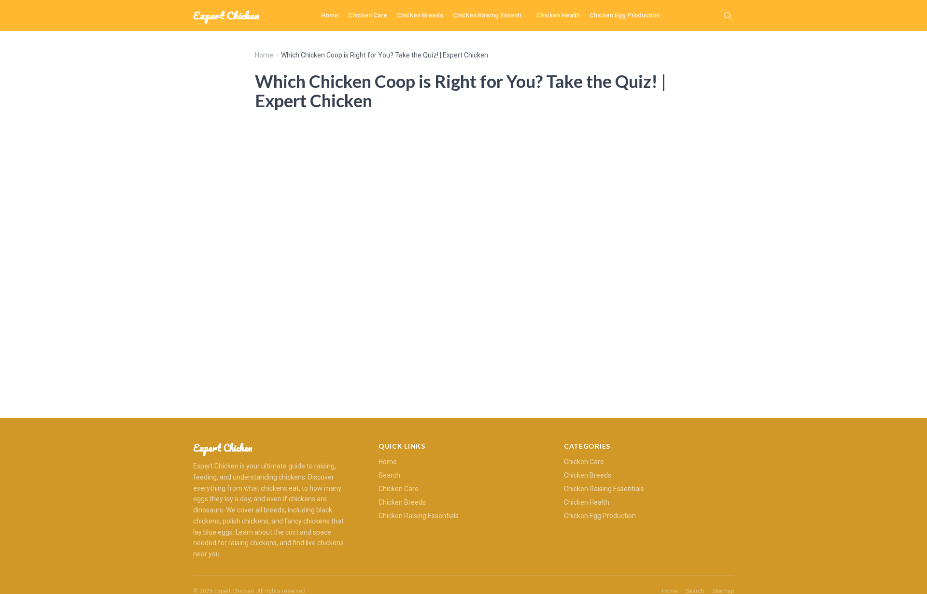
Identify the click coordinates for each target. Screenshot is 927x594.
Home (329, 15)
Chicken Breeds (420, 15)
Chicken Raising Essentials (419, 516)
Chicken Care (367, 15)
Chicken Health (558, 15)
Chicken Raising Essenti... (490, 15)
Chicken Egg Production (625, 15)
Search (389, 475)
